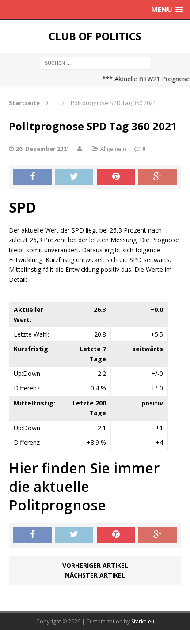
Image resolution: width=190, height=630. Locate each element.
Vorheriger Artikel (95, 565)
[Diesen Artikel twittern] (74, 177)
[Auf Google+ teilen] (157, 177)
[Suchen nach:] (95, 62)
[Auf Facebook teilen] (32, 177)
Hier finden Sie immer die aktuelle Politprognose (84, 486)
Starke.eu (142, 621)
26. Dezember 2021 (42, 149)
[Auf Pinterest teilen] (116, 177)
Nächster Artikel (95, 575)
